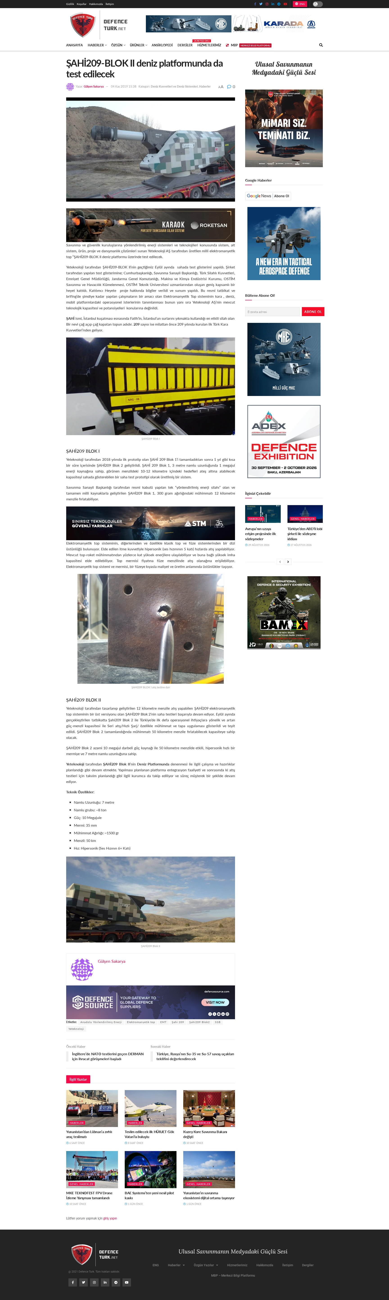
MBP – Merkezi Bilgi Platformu (233, 1275)
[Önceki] (280, 562)
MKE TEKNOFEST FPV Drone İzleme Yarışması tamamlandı (89, 1195)
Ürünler (137, 45)
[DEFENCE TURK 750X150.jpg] (150, 522)
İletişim (110, 4)
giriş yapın (110, 1218)
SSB (218, 1022)
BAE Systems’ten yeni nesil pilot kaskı (149, 1195)
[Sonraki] (288, 562)
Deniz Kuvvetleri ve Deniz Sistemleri (174, 86)
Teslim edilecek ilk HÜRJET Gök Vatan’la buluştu (149, 1134)
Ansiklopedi (162, 45)
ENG (302, 4)
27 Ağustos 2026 (301, 545)
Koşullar (81, 4)
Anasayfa (74, 45)
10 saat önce (194, 1143)
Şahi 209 (178, 1022)
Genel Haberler (198, 1123)
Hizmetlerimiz (209, 45)
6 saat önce (77, 1143)
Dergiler (185, 44)
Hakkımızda (96, 4)
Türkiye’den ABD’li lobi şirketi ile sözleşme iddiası (305, 533)
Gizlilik (70, 4)
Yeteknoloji (76, 1029)
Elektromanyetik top (141, 1022)
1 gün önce (135, 1204)
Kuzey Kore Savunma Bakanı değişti (205, 1134)
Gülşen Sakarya (94, 86)
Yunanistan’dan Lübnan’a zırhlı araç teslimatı (89, 1134)
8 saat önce (135, 1143)
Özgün (116, 45)
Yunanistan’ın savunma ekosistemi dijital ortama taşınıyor (209, 1195)
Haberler (96, 45)
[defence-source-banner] (150, 1001)
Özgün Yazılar (204, 1265)
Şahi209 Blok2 (199, 1022)
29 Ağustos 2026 (258, 545)
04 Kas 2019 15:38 (123, 86)
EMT (163, 1022)
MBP (250, 45)
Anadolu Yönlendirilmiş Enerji (101, 1022)
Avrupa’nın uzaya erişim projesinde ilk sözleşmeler (260, 533)
